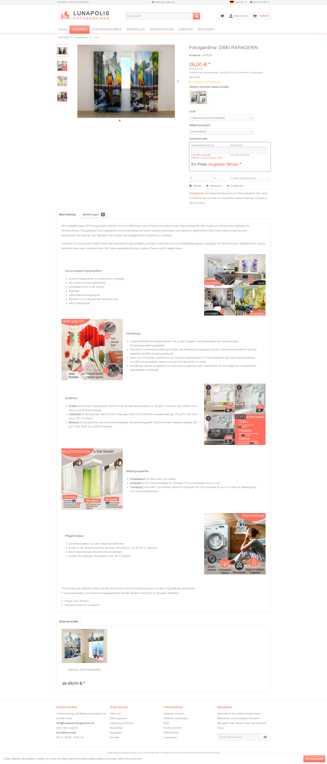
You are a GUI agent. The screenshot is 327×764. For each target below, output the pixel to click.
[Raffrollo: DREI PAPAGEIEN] (84, 646)
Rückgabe (116, 732)
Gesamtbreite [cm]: (202, 145)
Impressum (170, 737)
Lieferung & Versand (122, 723)
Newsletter (116, 727)
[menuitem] (162, 16)
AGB (166, 723)
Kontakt (114, 737)
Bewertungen (93, 214)
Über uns (115, 713)
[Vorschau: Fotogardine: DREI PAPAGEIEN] (62, 51)
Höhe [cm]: (236, 145)
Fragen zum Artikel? (76, 601)
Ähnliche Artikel (68, 621)
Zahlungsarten (118, 718)
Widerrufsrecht (173, 727)
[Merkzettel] (222, 16)
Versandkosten (211, 72)
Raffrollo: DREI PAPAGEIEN (84, 669)
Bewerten (216, 185)
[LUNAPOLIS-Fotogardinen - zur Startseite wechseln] (83, 16)
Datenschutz (171, 732)
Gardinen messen (174, 713)
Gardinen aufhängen (176, 718)
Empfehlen (236, 185)
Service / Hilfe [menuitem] (259, 2)
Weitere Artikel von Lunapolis (82, 605)
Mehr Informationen (130, 758)
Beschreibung (67, 214)
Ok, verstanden (314, 758)
